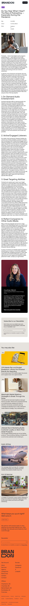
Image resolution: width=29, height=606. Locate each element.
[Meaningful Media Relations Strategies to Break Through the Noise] (14, 385)
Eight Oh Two (17, 596)
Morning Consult (6, 90)
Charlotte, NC (5, 586)
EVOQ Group (12, 602)
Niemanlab (22, 116)
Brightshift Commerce (5, 596)
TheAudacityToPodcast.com (9, 187)
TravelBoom (16, 598)
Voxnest (11, 84)
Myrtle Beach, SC (6, 588)
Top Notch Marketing (9, 598)
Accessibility (10, 604)
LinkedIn (12, 28)
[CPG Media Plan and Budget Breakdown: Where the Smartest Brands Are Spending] (14, 358)
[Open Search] (24, 2)
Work (3, 565)
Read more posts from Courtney (12, 309)
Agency (3, 569)
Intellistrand (23, 596)
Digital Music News (6, 172)
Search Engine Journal (21, 67)
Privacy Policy (24, 544)
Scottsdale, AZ (5, 590)
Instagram (18, 565)
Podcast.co (9, 142)
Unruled (21, 598)
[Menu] (26, 2)
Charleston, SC (6, 584)
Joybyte (2, 598)
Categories (4, 571)
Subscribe (23, 330)
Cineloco (12, 596)
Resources (4, 573)
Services (3, 567)
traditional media (5, 185)
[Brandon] (9, 3)
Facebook (13, 26)
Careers (3, 575)
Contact (3, 577)
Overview (4, 592)
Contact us (13, 256)
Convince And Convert (7, 79)
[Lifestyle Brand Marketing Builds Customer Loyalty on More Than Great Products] (14, 419)
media (24, 255)
